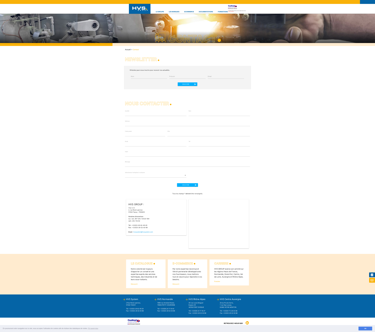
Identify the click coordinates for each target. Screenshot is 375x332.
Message (127, 161)
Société (127, 111)
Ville (168, 131)
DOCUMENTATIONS (206, 12)
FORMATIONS (223, 12)
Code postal (128, 131)
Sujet (126, 151)
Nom (132, 76)
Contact (136, 50)
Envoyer (189, 84)
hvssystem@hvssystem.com (143, 232)
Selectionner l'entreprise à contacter (135, 172)
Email (210, 76)
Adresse (127, 121)
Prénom (172, 76)
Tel (189, 141)
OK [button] (365, 328)
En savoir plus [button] (93, 328)
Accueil (128, 50)
